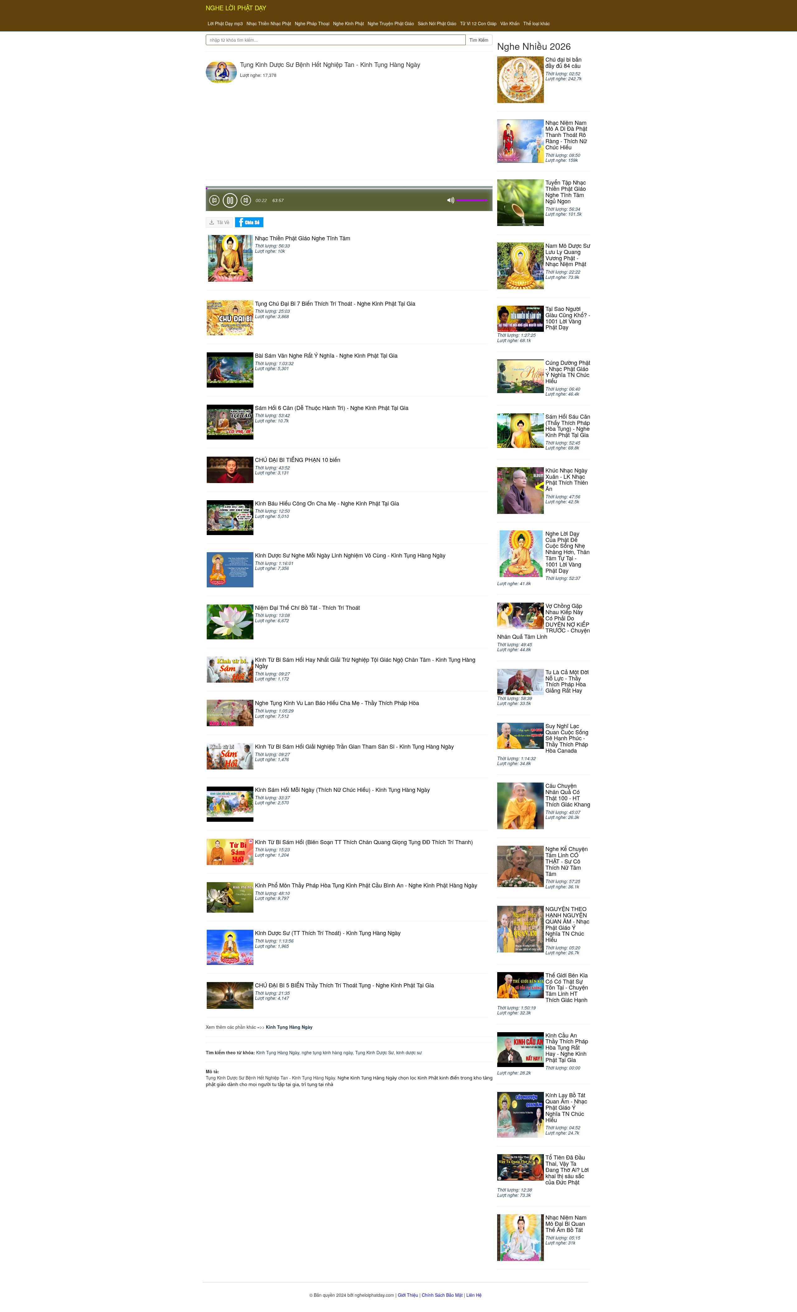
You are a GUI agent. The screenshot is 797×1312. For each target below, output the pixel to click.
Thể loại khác (536, 23)
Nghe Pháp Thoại (312, 23)
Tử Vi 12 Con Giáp (478, 23)
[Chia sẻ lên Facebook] (249, 221)
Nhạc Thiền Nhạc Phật (269, 23)
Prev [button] (214, 201)
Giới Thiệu (408, 1295)
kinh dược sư (409, 1052)
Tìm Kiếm (478, 40)
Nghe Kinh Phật (348, 23)
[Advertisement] (349, 129)
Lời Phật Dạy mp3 (225, 23)
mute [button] (450, 200)
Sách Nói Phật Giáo (437, 23)
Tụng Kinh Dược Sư (374, 1052)
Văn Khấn (510, 23)
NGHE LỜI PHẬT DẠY (236, 7)
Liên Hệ (474, 1295)
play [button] (230, 200)
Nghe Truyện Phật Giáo (391, 23)
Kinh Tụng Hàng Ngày (289, 1027)
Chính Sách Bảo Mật (442, 1295)
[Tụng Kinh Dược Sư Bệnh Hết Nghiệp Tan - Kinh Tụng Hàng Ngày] (221, 72)
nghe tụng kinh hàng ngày (327, 1052)
